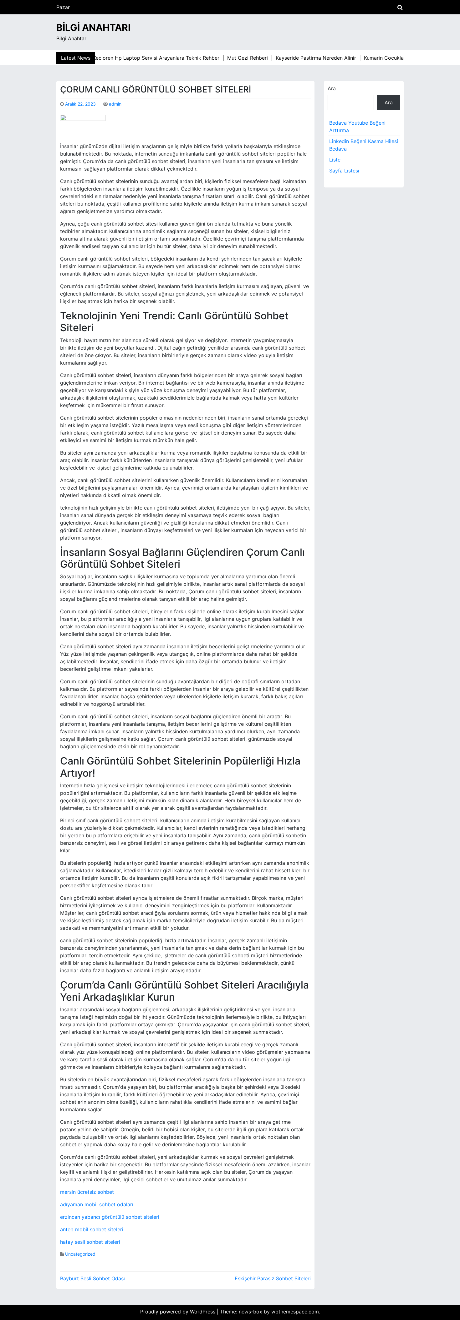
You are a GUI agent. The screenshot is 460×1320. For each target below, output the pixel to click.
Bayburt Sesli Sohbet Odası (92, 1278)
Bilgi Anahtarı (93, 27)
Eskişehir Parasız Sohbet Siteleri (273, 1278)
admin (115, 104)
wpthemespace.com (295, 1311)
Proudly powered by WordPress (178, 1311)
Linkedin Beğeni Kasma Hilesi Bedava (363, 145)
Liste (334, 160)
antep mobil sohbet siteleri (91, 1229)
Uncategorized (80, 1254)
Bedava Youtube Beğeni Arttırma (357, 126)
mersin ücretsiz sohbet (87, 1192)
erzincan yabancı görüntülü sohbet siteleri (109, 1217)
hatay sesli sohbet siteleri (90, 1242)
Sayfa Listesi (344, 170)
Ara (332, 88)
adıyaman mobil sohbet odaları (96, 1204)
